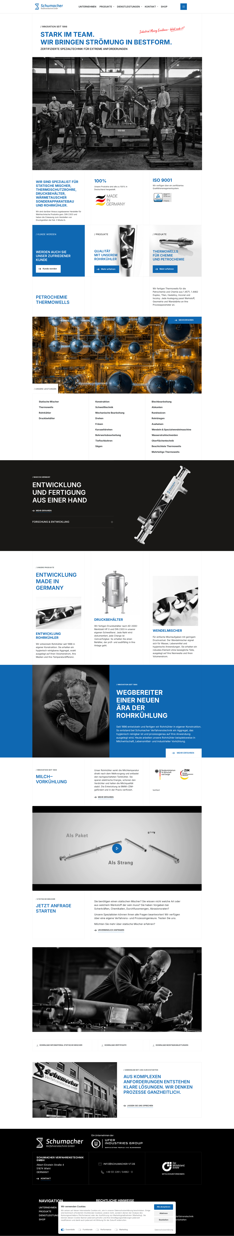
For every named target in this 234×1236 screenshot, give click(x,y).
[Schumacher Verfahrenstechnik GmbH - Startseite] (48, 6)
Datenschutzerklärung (164, 1230)
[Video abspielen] (117, 848)
